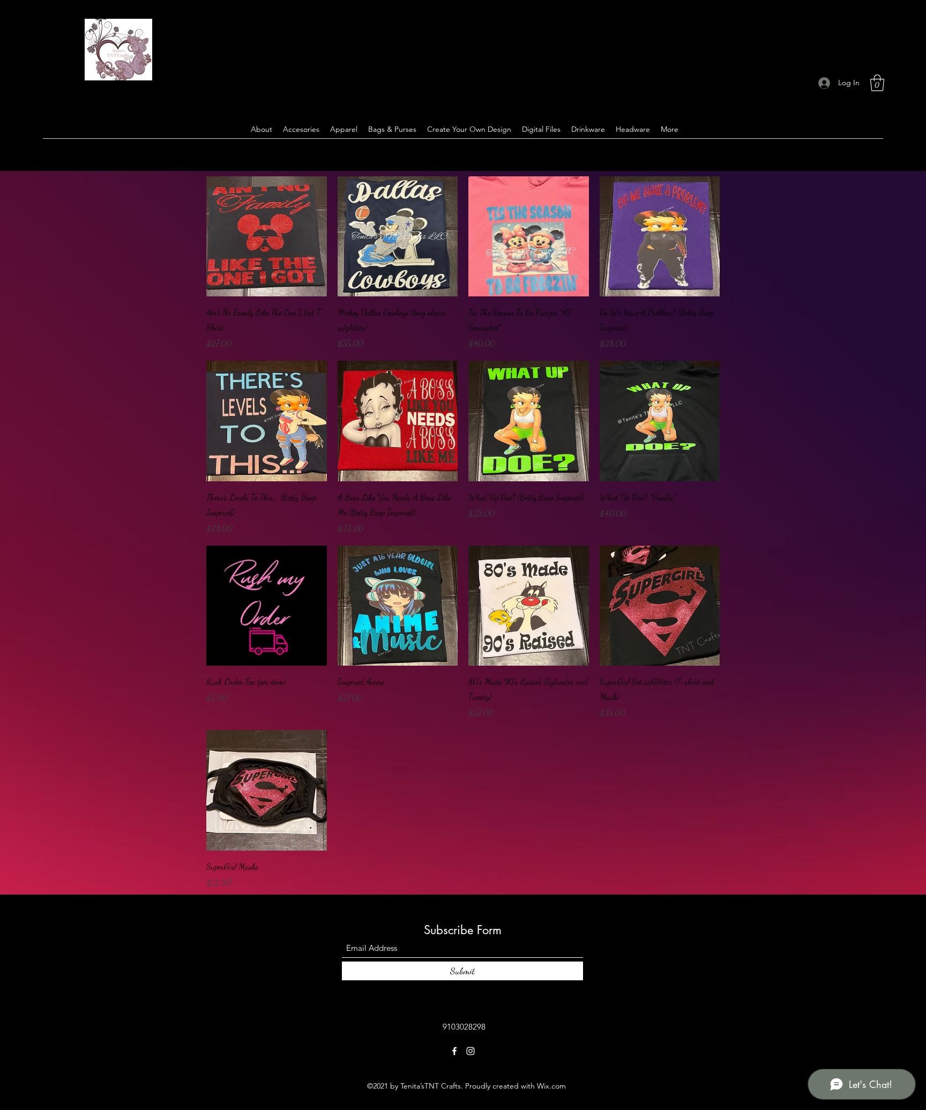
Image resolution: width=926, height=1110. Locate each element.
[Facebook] (454, 1051)
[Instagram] (470, 1051)
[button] (877, 83)
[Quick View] (266, 236)
